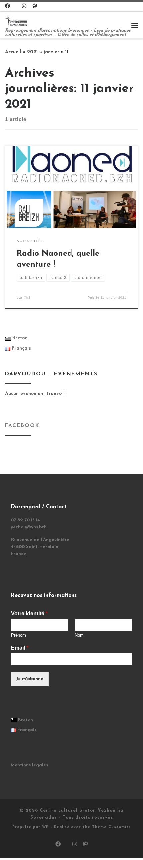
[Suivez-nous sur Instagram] (24, 6)
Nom (79, 635)
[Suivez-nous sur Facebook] (7, 6)
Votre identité (29, 613)
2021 (32, 52)
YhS (27, 297)
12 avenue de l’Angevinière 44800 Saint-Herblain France (40, 547)
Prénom (18, 635)
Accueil (13, 52)
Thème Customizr (111, 827)
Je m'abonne (29, 679)
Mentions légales (29, 765)
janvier (51, 52)
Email (19, 648)
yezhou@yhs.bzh (29, 527)
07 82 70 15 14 (25, 520)
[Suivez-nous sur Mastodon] (34, 6)
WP (45, 827)
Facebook (22, 425)
